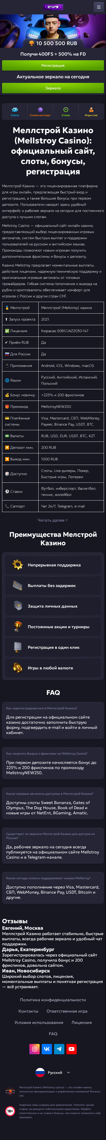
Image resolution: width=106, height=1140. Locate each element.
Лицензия (82, 1022)
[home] (53, 7)
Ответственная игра (67, 1011)
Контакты (28, 1011)
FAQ (53, 1033)
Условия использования (38, 1022)
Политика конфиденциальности (53, 999)
